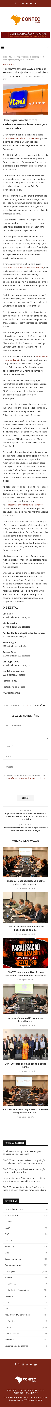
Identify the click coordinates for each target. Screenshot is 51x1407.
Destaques (26, 1271)
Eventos (26, 1277)
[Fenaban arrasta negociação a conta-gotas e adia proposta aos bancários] (25, 862)
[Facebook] (15, 3)
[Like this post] (30, 705)
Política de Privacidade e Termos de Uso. (28, 778)
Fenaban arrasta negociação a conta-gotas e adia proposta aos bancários (23, 1152)
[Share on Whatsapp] (38, 705)
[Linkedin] (27, 3)
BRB (26, 1252)
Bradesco (26, 1246)
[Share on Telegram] (41, 705)
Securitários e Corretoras (26, 1346)
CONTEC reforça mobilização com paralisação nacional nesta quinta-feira (24, 1170)
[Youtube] (31, 3)
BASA (26, 1228)
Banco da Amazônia (26, 1209)
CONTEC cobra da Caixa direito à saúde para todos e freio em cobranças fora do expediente (24, 1188)
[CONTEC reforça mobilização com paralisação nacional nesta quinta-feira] (25, 953)
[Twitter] (19, 3)
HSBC (26, 1302)
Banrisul (26, 1221)
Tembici (16, 360)
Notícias (26, 1327)
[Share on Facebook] (32, 705)
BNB (26, 1234)
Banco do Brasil (26, 1215)
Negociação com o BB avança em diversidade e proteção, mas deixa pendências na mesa (25, 1179)
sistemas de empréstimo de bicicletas (22, 138)
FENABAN (26, 1296)
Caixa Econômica (26, 1259)
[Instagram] (23, 3)
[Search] (48, 47)
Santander (26, 1339)
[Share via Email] (44, 705)
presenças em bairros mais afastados (25, 504)
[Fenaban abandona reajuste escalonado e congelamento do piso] (25, 1090)
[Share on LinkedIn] (35, 705)
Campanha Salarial (26, 1265)
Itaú (26, 1308)
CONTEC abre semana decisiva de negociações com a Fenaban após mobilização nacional (24, 1161)
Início (5, 57)
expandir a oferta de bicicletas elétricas (25, 267)
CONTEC (17, 76)
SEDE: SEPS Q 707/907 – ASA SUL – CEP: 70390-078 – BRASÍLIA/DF (25, 1391)
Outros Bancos (26, 1333)
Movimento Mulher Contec (26, 1314)
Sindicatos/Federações (28, 1290)
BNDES (26, 1240)
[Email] (35, 3)
